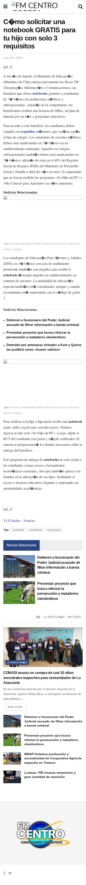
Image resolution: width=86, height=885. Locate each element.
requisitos (54, 530)
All (38, 617)
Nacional (11, 559)
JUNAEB (18, 530)
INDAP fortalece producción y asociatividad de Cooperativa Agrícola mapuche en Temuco (53, 758)
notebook (35, 530)
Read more (14, 707)
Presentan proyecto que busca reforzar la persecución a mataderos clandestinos (51, 740)
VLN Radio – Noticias (19, 520)
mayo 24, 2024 (13, 58)
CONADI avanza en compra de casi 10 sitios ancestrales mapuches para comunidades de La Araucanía (41, 678)
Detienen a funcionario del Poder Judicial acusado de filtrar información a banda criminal (53, 721)
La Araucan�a (54, 617)
